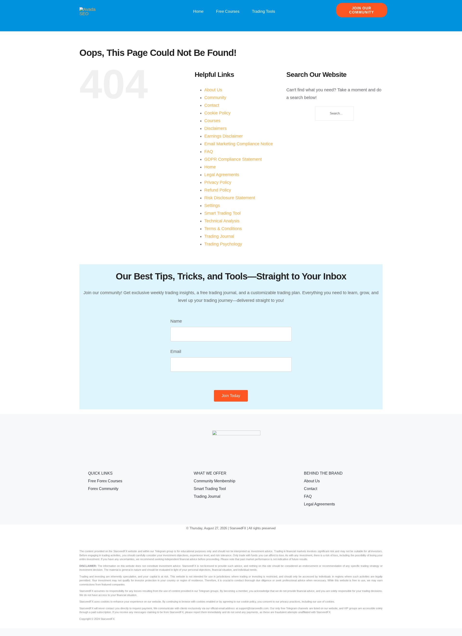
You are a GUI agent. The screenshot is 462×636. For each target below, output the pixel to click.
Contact (211, 105)
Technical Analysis (221, 221)
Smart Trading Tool (222, 213)
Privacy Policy (217, 182)
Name (176, 321)
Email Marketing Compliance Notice (238, 143)
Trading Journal (219, 236)
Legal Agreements (221, 174)
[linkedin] (238, 540)
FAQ (208, 151)
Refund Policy (217, 190)
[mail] (254, 540)
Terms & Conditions (223, 228)
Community (215, 97)
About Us (213, 89)
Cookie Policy (217, 113)
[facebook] (207, 540)
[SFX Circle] (91, 9)
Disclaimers (215, 128)
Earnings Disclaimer (223, 136)
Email (175, 351)
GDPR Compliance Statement (233, 159)
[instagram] (215, 540)
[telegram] (246, 540)
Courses (212, 120)
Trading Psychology (223, 244)
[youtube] (231, 540)
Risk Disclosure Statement (229, 197)
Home (210, 167)
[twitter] (223, 540)
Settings (212, 205)
